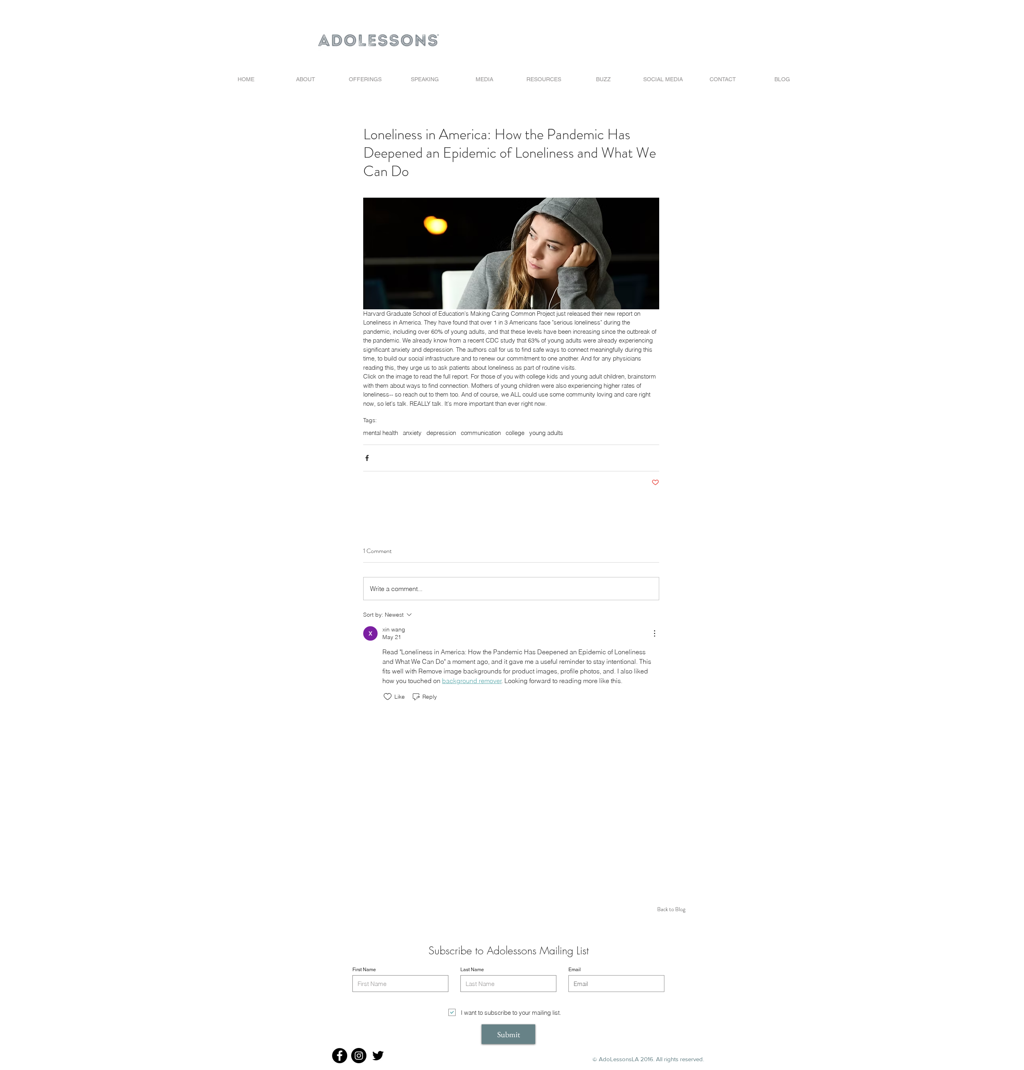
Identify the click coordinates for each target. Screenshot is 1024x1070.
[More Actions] (654, 633)
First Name (364, 969)
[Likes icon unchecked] (387, 696)
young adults (546, 433)
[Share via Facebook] (367, 458)
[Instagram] (358, 1055)
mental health (380, 433)
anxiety (412, 433)
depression (441, 433)
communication (481, 433)
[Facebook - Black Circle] (339, 1055)
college (515, 433)
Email (574, 969)
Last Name (472, 969)
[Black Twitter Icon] (378, 1055)
